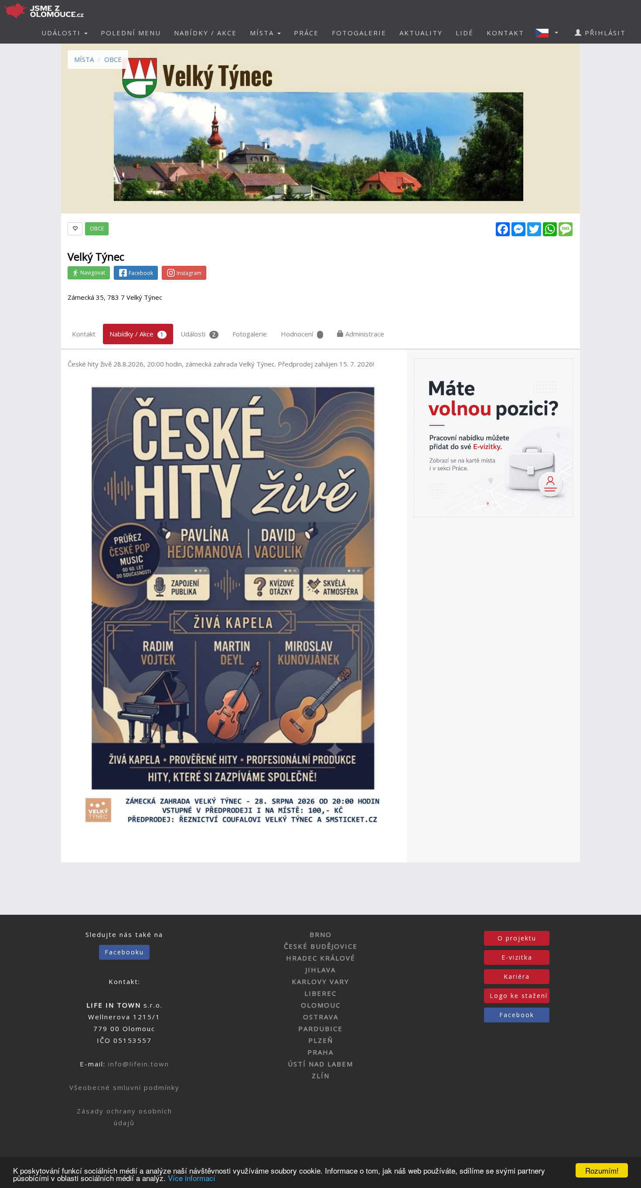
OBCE (113, 59)
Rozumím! (602, 1170)
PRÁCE (306, 32)
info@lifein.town (138, 1063)
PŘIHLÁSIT (604, 32)
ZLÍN (321, 1075)
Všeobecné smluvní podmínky (124, 1087)
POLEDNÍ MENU (131, 32)
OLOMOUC (321, 1005)
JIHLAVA (320, 969)
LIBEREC (320, 993)
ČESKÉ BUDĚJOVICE (321, 946)
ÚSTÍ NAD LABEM (320, 1063)
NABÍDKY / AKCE (205, 32)
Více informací (191, 1177)
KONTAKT (505, 32)
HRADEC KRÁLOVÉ (320, 958)
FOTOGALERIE (359, 32)
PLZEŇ (320, 1040)
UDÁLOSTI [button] (62, 32)
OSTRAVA (320, 1016)
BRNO (321, 934)
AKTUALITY (421, 32)
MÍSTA (84, 59)
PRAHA (320, 1052)
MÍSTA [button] (263, 32)
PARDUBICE (320, 1028)
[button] (549, 33)
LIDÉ (465, 32)
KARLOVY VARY (320, 981)
